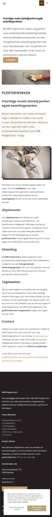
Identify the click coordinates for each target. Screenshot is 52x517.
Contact (10, 59)
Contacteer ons (40, 336)
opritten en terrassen (12, 360)
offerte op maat (24, 457)
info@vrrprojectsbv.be (14, 489)
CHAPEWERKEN (8, 426)
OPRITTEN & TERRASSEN (12, 432)
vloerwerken (28, 357)
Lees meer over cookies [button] (18, 502)
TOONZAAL (6, 435)
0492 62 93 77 (8, 482)
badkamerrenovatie (11, 357)
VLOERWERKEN (8, 423)
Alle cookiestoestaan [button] (37, 508)
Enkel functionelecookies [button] (17, 508)
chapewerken (41, 357)
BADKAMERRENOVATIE (11, 420)
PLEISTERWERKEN (9, 429)
